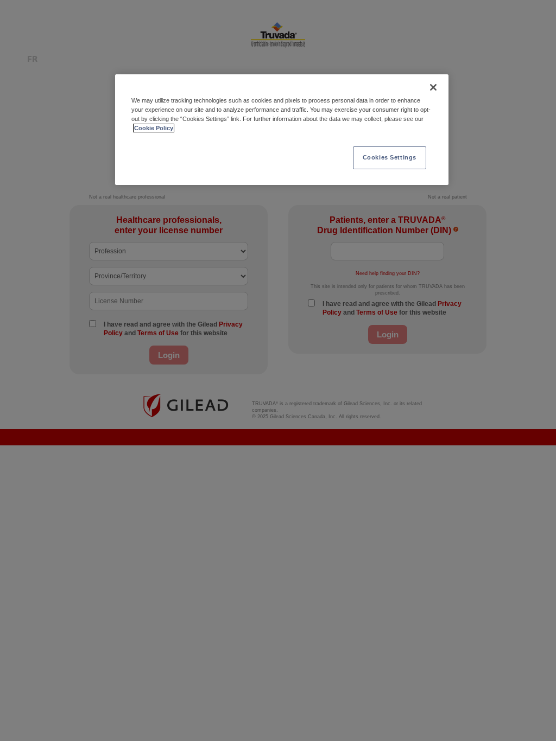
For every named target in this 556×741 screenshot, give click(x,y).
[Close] (433, 87)
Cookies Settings (389, 157)
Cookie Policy (153, 128)
